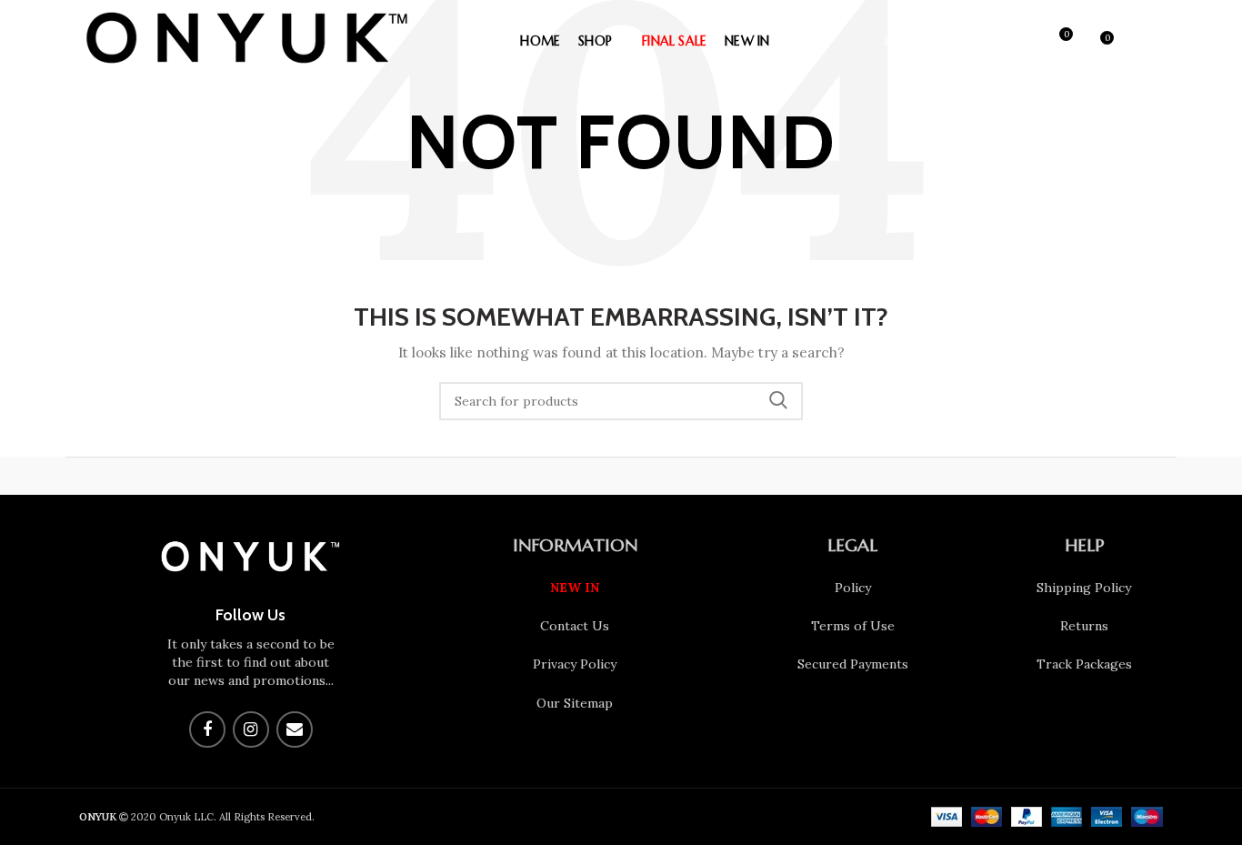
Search (778, 401)
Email (294, 729)
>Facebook (207, 729)
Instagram (251, 729)
